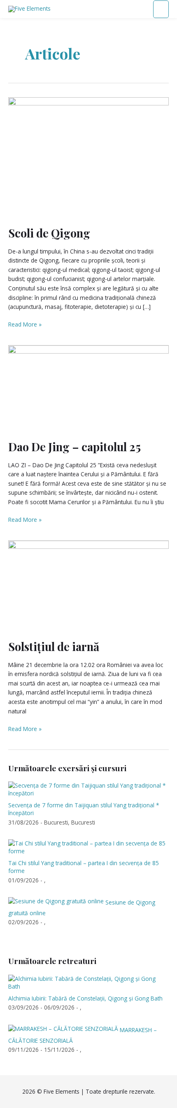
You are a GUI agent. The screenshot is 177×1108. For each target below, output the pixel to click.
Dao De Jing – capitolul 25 (74, 446)
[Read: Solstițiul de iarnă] (88, 585)
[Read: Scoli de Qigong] (88, 156)
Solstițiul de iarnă (53, 646)
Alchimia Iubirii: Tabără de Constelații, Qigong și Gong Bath (85, 998)
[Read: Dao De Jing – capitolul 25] (88, 387)
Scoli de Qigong (49, 232)
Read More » (25, 324)
